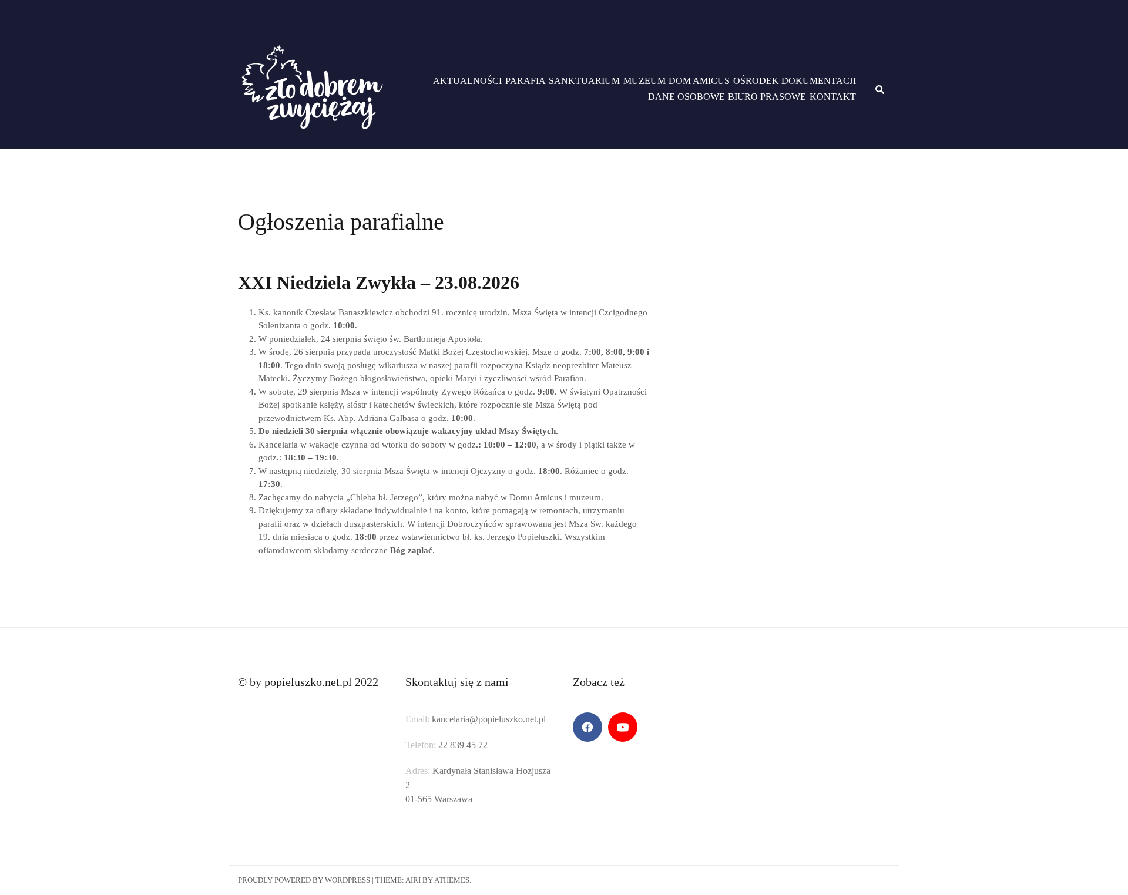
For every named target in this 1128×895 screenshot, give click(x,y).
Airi (413, 880)
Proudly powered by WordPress (304, 880)
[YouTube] (622, 727)
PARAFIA (525, 81)
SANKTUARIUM (584, 81)
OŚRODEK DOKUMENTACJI (794, 81)
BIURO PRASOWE (767, 97)
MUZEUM (644, 81)
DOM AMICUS (699, 81)
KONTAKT (833, 97)
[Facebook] (587, 727)
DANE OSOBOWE (686, 97)
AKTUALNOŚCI (467, 81)
